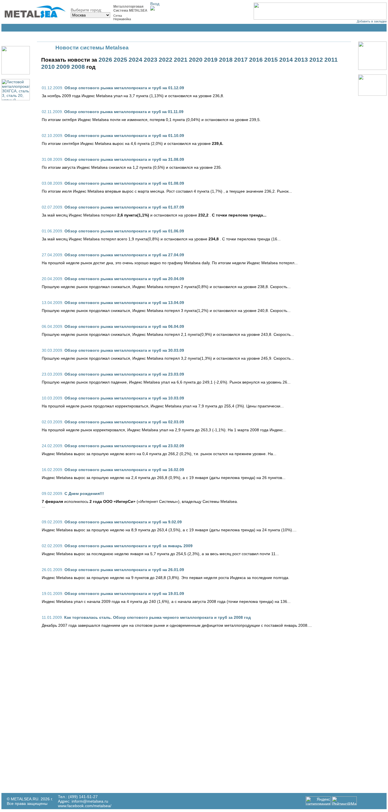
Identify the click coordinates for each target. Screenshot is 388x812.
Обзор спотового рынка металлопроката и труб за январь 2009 (128, 546)
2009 (63, 66)
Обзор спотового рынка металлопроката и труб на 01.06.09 (124, 231)
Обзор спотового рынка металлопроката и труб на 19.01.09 (124, 593)
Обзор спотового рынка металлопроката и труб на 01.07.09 (124, 207)
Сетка (117, 15)
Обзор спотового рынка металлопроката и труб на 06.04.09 (124, 326)
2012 (316, 59)
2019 (211, 59)
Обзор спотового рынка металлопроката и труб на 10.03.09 (124, 398)
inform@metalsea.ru (90, 801)
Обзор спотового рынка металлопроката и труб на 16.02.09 (124, 469)
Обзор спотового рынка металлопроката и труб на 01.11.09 (123, 111)
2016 (256, 59)
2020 (196, 59)
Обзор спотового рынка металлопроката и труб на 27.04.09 (124, 255)
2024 (135, 59)
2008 (78, 66)
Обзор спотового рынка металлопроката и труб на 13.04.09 (124, 302)
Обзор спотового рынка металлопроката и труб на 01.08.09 (124, 183)
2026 (105, 59)
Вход (154, 3)
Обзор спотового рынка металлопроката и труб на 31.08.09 (124, 159)
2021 (180, 59)
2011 (331, 59)
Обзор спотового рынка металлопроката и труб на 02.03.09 (124, 422)
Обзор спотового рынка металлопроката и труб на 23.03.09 (124, 374)
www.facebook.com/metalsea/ (84, 805)
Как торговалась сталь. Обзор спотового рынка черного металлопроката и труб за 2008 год (157, 617)
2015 (271, 59)
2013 (301, 59)
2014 (286, 59)
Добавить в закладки (372, 21)
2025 (120, 59)
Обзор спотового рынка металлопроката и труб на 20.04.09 (124, 278)
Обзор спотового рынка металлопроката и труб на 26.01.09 (124, 569)
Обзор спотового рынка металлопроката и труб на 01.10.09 (124, 135)
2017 (241, 59)
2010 (48, 66)
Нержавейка (122, 19)
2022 (165, 59)
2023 (150, 59)
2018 (226, 59)
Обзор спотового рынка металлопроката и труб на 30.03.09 (124, 350)
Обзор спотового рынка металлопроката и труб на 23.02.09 (124, 446)
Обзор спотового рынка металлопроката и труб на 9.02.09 (123, 522)
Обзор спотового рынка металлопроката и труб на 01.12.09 (124, 88)
